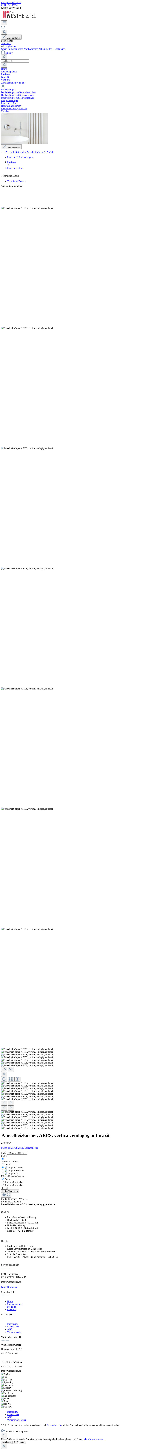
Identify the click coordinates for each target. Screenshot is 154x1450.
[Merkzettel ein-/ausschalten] (6, 1195)
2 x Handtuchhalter (14, 1185)
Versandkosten (54, 1425)
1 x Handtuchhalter (14, 1182)
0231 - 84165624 (9, 5)
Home (10, 1301)
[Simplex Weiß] (13, 1173)
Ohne (7, 1164)
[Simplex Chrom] (13, 1167)
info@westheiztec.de (11, 2)
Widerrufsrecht (14, 1332)
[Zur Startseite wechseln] (19, 19)
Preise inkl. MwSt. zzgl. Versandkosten (19, 1148)
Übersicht (6, 49)
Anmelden (6, 43)
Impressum (12, 1324)
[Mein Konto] (4, 32)
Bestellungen (59, 49)
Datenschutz (13, 1326)
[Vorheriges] (4, 1103)
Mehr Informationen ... (94, 1439)
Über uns (11, 1309)
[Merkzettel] (3, 28)
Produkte (11, 1306)
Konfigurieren (19, 1442)
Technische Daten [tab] (16, 181)
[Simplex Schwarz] (14, 1170)
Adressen (34, 49)
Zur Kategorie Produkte (12, 82)
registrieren (11, 46)
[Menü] (4, 22)
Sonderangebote (15, 1304)
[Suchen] (4, 57)
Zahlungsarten (46, 49)
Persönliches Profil (20, 49)
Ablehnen (6, 1442)
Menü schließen (13, 38)
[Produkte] (24, 143)
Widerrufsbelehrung (16, 1420)
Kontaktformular (9, 1287)
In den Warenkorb (10, 1191)
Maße (4, 1153)
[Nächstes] (11, 1103)
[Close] (4, 1074)
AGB (9, 1329)
